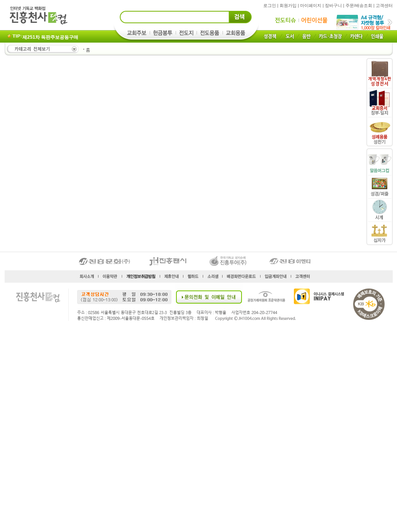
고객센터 (384, 5)
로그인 (269, 5)
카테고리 (42, 49)
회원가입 (288, 5)
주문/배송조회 (358, 5)
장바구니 (333, 5)
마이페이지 (310, 5)
